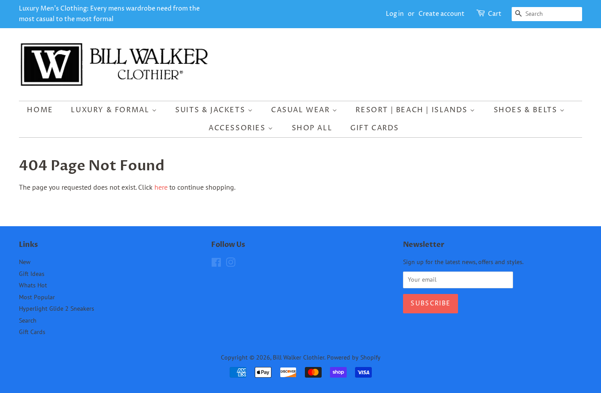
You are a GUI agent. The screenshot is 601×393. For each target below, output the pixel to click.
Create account (441, 14)
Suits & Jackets (211, 110)
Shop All (312, 128)
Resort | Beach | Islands (412, 110)
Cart (495, 14)
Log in (395, 14)
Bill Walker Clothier (298, 357)
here (161, 187)
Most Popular (37, 297)
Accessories (238, 128)
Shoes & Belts (527, 110)
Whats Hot (33, 285)
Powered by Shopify (354, 357)
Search (28, 320)
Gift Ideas (31, 274)
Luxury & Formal (111, 110)
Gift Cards (374, 128)
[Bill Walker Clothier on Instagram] (230, 264)
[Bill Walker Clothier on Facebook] (216, 264)
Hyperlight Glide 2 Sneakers (56, 308)
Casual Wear (301, 110)
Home (40, 110)
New (24, 262)
